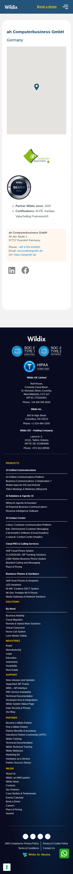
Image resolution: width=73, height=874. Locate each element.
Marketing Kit (13, 754)
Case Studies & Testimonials (21, 793)
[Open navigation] (65, 7)
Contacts (10, 785)
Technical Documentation (19, 696)
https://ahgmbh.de (25, 254)
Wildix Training (14, 739)
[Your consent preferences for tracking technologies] (7, 867)
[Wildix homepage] (11, 7)
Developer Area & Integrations (22, 700)
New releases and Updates (20, 680)
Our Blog (10, 712)
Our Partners (12, 789)
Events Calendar (15, 797)
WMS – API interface (16, 688)
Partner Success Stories (18, 762)
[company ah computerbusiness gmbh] (12, 270)
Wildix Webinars (14, 750)
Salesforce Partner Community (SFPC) (26, 734)
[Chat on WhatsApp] (64, 853)
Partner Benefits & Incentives (21, 731)
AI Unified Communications (21, 470)
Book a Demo (13, 801)
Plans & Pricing (14, 809)
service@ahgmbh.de (30, 250)
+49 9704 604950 (29, 247)
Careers (10, 805)
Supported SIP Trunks (17, 684)
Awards (10, 813)
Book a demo (47, 6)
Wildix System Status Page (20, 704)
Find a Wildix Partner (17, 727)
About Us (11, 773)
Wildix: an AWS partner (18, 777)
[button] (36, 87)
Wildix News (12, 781)
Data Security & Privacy (18, 708)
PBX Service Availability (18, 692)
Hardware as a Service (18, 758)
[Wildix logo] (36, 338)
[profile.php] (25, 270)
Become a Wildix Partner (19, 722)
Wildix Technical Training (19, 747)
